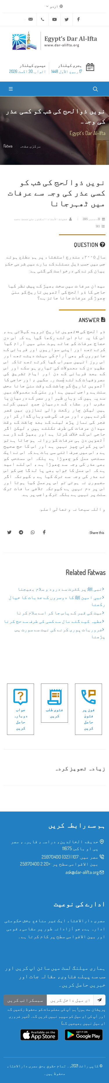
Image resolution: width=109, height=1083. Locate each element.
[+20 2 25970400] (43, 19)
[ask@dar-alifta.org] (31, 19)
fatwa (7, 145)
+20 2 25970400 (35, 864)
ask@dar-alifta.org (82, 872)
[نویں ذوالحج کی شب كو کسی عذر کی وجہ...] (44, 532)
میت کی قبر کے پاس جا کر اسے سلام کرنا (59, 613)
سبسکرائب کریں (25, 1000)
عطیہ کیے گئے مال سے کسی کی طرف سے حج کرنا (52, 621)
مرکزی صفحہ (30, 145)
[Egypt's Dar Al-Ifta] (54, 40)
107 (75, 857)
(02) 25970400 (56, 857)
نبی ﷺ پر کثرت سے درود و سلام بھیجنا (59, 589)
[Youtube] (54, 19)
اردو (54, 6)
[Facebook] (78, 19)
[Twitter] (66, 19)
